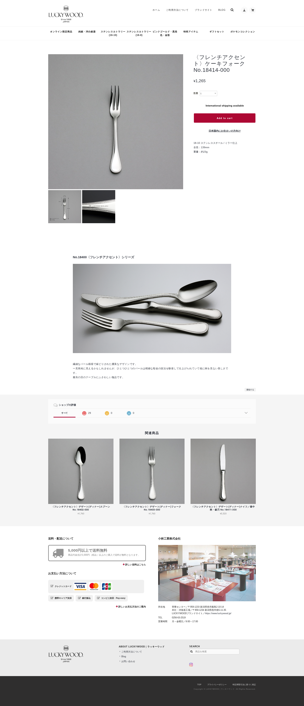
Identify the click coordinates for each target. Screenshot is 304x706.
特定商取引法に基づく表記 (244, 684)
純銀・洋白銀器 (87, 31)
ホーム (156, 10)
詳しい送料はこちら (135, 564)
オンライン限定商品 (61, 31)
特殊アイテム (190, 31)
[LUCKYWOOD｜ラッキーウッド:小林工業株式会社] (207, 573)
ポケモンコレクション (242, 31)
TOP (199, 684)
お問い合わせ (128, 661)
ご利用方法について (177, 10)
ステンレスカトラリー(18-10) (113, 33)
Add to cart (225, 118)
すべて (64, 413)
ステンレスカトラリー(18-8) (139, 33)
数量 (196, 93)
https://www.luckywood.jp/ (218, 613)
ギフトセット (217, 31)
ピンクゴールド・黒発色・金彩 (165, 33)
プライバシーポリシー (217, 684)
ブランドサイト (203, 10)
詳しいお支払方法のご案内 (132, 606)
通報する (250, 390)
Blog (222, 10)
